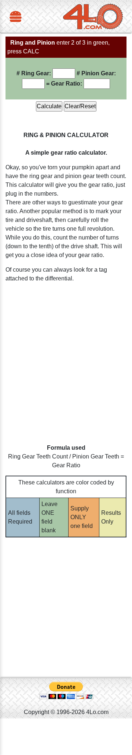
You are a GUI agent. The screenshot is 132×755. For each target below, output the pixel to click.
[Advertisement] (66, 366)
